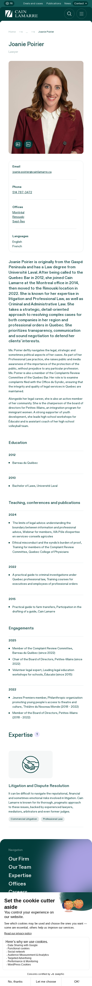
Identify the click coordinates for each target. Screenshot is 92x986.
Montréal (18, 212)
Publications (53, 3)
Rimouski (18, 217)
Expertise (20, 875)
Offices (17, 884)
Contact (79, 3)
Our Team (20, 867)
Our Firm (19, 859)
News (67, 3)
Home (12, 31)
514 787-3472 (22, 192)
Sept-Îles (18, 221)
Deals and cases (33, 3)
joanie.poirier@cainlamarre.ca (32, 172)
